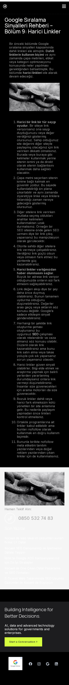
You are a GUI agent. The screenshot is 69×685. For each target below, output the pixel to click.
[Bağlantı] (5, 6)
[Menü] (64, 6)
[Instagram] (39, 664)
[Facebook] (30, 664)
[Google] (47, 664)
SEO (35, 334)
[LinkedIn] (56, 664)
